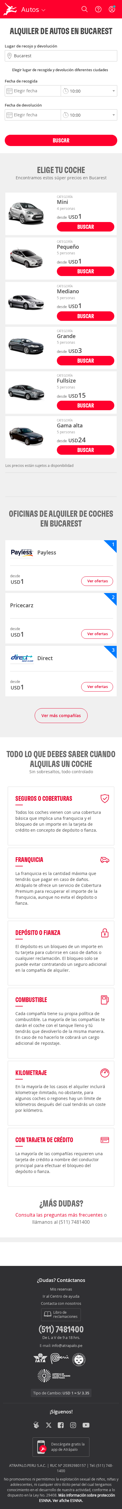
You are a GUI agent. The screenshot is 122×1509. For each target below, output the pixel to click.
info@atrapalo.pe (67, 1345)
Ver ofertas (97, 581)
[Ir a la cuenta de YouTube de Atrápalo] (86, 1426)
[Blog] (36, 1425)
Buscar (61, 140)
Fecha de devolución (23, 105)
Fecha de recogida (21, 81)
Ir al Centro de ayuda (61, 1296)
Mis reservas (61, 1289)
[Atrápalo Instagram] (73, 1426)
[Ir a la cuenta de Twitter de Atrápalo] (48, 1426)
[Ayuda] (98, 9)
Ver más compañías (61, 715)
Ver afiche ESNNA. (68, 1500)
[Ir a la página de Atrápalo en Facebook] (61, 1426)
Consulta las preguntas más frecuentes (59, 1215)
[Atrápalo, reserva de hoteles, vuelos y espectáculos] (10, 9)
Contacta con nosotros (61, 1303)
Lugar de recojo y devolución (31, 46)
